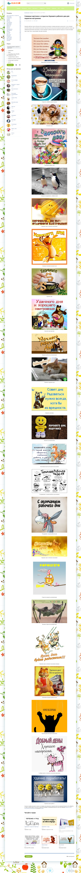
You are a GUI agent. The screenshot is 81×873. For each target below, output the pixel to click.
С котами (8, 32)
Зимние (8, 31)
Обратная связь (71, 865)
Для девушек (9, 30)
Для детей (9, 34)
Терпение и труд (45, 826)
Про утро (8, 21)
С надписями (9, 17)
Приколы (8, 26)
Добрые (8, 20)
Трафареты (42, 8)
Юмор (25, 828)
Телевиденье (10, 50)
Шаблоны (54, 8)
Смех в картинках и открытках (13, 15)
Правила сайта (71, 866)
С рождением (9, 22)
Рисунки (48, 8)
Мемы (62, 8)
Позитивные (9, 39)
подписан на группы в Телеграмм (14, 58)
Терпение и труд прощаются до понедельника (66, 827)
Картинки (34, 8)
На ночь (8, 28)
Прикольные (9, 16)
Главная (18, 8)
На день (31, 12)
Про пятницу (9, 38)
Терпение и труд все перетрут (31, 826)
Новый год (9, 25)
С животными (9, 37)
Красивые (8, 35)
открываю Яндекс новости (13, 56)
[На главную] (14, 3)
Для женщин (9, 23)
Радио (9, 52)
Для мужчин (9, 24)
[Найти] (45, 3)
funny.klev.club (26, 12)
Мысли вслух (44, 845)
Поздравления (9, 29)
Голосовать (10, 64)
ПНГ (59, 8)
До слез (8, 33)
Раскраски (24, 8)
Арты (29, 8)
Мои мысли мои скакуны (29, 845)
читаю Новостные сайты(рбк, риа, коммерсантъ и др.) (13, 54)
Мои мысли (61, 845)
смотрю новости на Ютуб (13, 60)
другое (9, 62)
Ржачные (8, 40)
